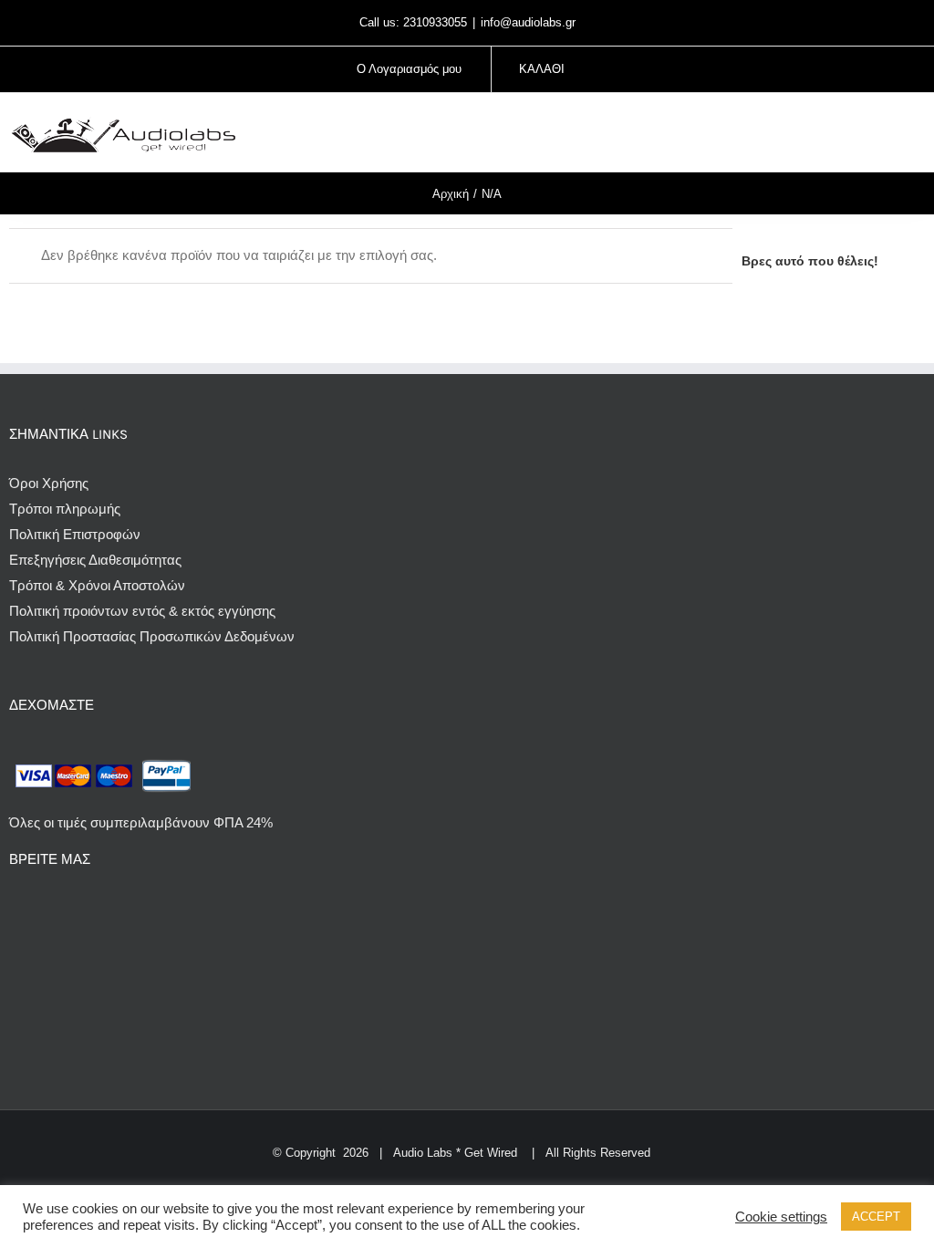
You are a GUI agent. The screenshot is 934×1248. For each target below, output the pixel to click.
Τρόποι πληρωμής (64, 508)
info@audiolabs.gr (528, 22)
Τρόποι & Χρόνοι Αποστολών (97, 585)
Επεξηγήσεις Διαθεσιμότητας (95, 559)
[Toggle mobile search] (884, 134)
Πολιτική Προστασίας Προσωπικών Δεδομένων (152, 636)
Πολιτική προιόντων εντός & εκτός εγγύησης (142, 611)
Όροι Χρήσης (48, 483)
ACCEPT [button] (876, 1216)
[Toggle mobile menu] (917, 134)
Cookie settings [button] (781, 1217)
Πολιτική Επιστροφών (74, 534)
